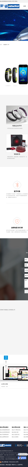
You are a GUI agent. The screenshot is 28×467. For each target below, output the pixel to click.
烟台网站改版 (16, 427)
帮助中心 (14, 464)
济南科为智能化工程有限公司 (7, 309)
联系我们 (2, 464)
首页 (24, 6)
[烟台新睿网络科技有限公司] (9, 5)
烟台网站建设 (4, 427)
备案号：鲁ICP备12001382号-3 (7, 455)
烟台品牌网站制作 (4, 436)
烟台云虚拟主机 (15, 434)
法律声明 (20, 464)
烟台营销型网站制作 (5, 429)
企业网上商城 (4, 384)
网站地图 (8, 464)
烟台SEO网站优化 (16, 429)
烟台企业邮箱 (15, 436)
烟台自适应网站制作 (5, 432)
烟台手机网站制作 (4, 434)
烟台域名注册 (15, 432)
